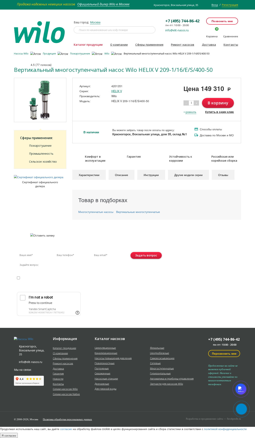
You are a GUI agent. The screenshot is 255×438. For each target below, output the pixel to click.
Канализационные (106, 353)
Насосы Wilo (21, 53)
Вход (215, 5)
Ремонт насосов (182, 44)
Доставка (209, 44)
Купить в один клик (219, 112)
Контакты (231, 44)
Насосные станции (106, 378)
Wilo (107, 53)
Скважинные (102, 373)
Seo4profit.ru (234, 418)
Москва (95, 22)
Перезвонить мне (224, 353)
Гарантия (58, 373)
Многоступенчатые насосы (95, 212)
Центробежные (159, 353)
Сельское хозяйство (43, 161)
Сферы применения (149, 44)
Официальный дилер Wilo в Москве (103, 4)
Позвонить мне (222, 21)
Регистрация (230, 5)
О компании (119, 44)
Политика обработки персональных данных (67, 419)
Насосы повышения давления (113, 358)
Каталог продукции (88, 44)
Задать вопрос (146, 255)
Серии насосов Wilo (65, 389)
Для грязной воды (105, 389)
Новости (58, 379)
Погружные (102, 368)
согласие (34, 277)
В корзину (218, 103)
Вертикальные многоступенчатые (138, 212)
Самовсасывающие (162, 358)
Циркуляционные (105, 348)
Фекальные (157, 348)
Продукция (49, 53)
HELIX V (116, 91)
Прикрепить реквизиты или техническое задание (52, 287)
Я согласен (9, 435)
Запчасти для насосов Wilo (166, 384)
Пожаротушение (80, 53)
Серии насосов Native (66, 394)
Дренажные (102, 384)
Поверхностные (105, 363)
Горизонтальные (160, 373)
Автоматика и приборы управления (172, 378)
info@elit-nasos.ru (177, 30)
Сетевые (155, 363)
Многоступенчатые (162, 368)
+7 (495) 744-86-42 (224, 339)
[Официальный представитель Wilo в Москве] (41, 30)
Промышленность (41, 153)
